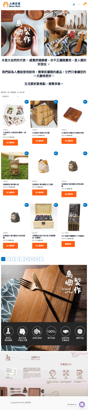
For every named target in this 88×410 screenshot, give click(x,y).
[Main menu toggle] (74, 4)
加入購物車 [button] (10, 143)
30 (37, 259)
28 (27, 259)
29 (32, 259)
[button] (79, 4)
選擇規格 (68, 244)
